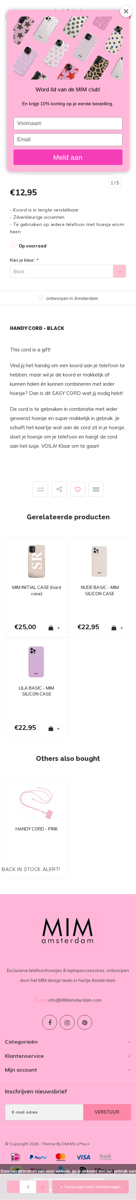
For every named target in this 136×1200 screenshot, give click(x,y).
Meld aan (68, 157)
